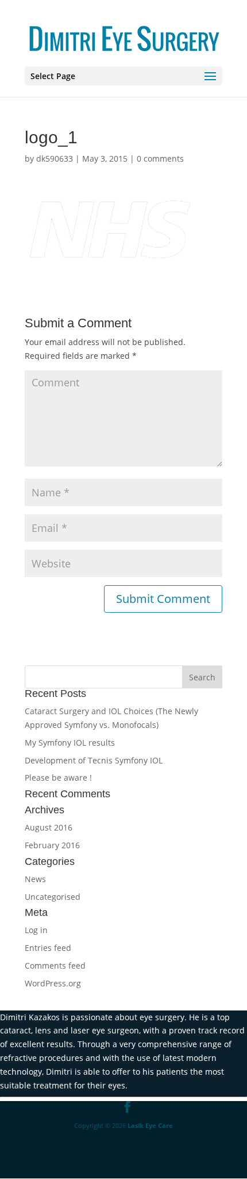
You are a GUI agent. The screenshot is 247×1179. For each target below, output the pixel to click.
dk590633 (54, 158)
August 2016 (48, 827)
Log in (36, 930)
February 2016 (52, 845)
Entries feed (48, 947)
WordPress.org (53, 983)
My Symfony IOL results (70, 742)
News (35, 879)
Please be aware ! (58, 777)
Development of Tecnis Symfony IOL (94, 760)
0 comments (160, 158)
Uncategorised (52, 896)
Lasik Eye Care (150, 1125)
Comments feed (55, 965)
